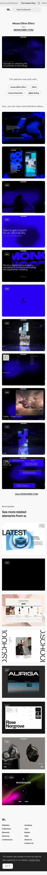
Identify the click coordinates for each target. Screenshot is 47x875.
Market (27, 832)
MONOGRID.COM (23, 30)
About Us (28, 840)
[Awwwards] (9, 10)
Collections (6, 829)
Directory (6, 836)
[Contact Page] (23, 231)
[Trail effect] (23, 575)
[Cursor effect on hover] (23, 646)
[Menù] (23, 335)
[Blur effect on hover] (23, 753)
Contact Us (28, 843)
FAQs (26, 836)
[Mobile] (23, 162)
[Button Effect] (23, 789)
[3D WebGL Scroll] (23, 197)
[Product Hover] (23, 610)
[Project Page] (23, 404)
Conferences (7, 840)
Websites (5, 825)
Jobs (26, 829)
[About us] (23, 473)
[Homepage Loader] (23, 301)
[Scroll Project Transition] (23, 370)
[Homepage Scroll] (23, 266)
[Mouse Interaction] (23, 682)
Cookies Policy (34, 860)
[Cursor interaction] (23, 539)
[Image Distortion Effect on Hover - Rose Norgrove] (23, 718)
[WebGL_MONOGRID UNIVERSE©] (23, 439)
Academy (28, 825)
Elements (5, 832)
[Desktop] (23, 128)
